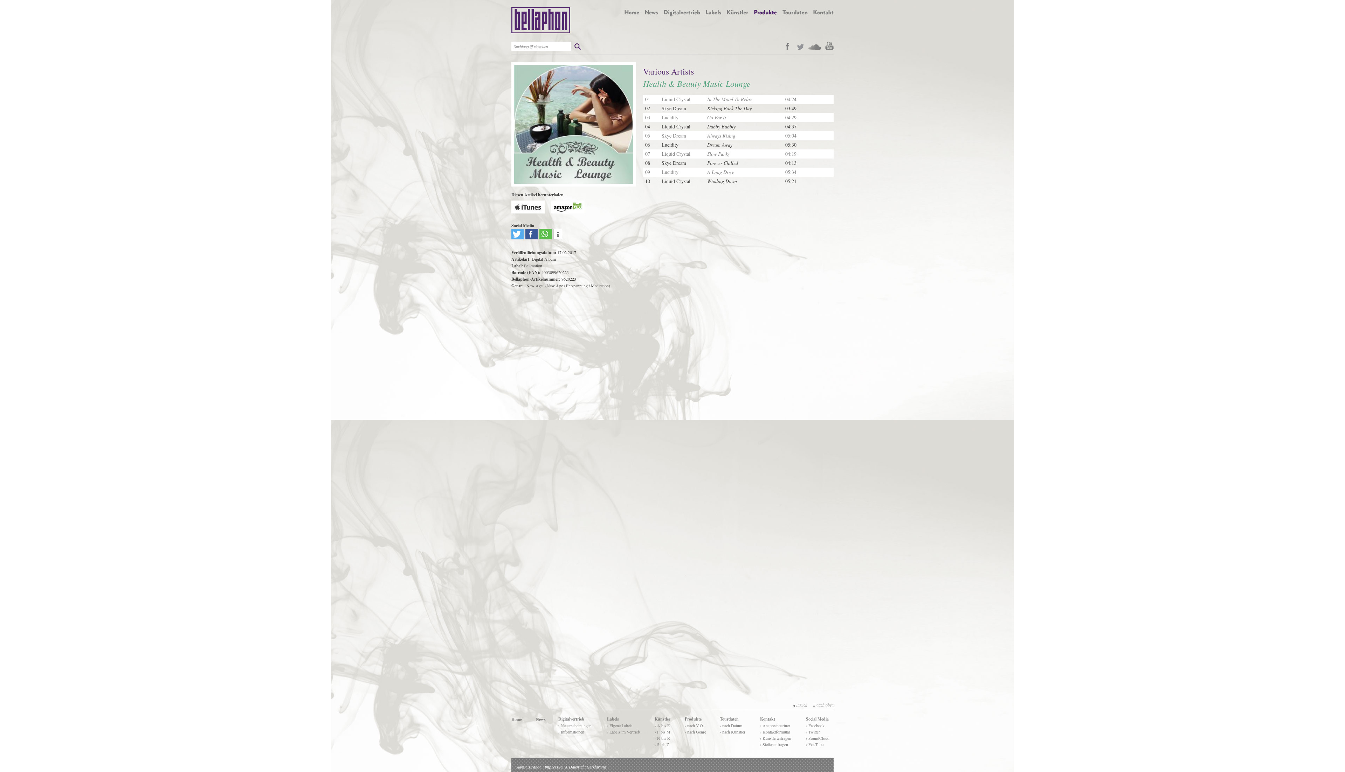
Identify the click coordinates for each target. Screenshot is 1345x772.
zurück (800, 705)
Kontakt (767, 719)
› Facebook (815, 725)
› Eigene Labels (620, 725)
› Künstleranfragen (775, 738)
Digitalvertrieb (571, 719)
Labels (613, 719)
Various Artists (668, 71)
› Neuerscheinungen (575, 725)
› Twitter (813, 732)
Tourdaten (729, 719)
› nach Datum (731, 725)
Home (516, 719)
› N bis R (662, 738)
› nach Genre (695, 732)
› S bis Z (662, 744)
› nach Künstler (732, 732)
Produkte (693, 719)
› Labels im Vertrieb (623, 732)
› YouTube (814, 744)
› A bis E (662, 725)
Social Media (817, 719)
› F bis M (662, 732)
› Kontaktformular (775, 732)
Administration (529, 767)
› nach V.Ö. (694, 725)
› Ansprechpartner (775, 725)
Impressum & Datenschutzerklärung (575, 767)
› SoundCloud (817, 738)
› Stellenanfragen (774, 744)
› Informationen (571, 732)
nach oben (823, 705)
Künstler (662, 719)
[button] (517, 234)
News (541, 719)
